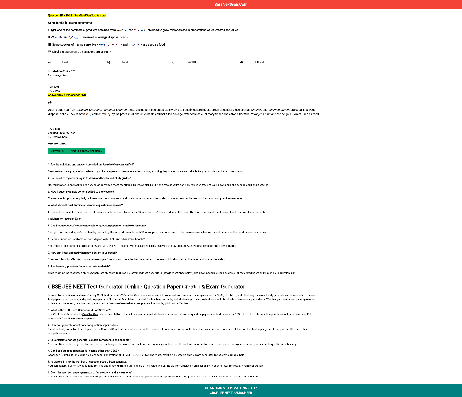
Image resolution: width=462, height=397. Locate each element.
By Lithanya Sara (58, 75)
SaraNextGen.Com (231, 4)
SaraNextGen (90, 314)
